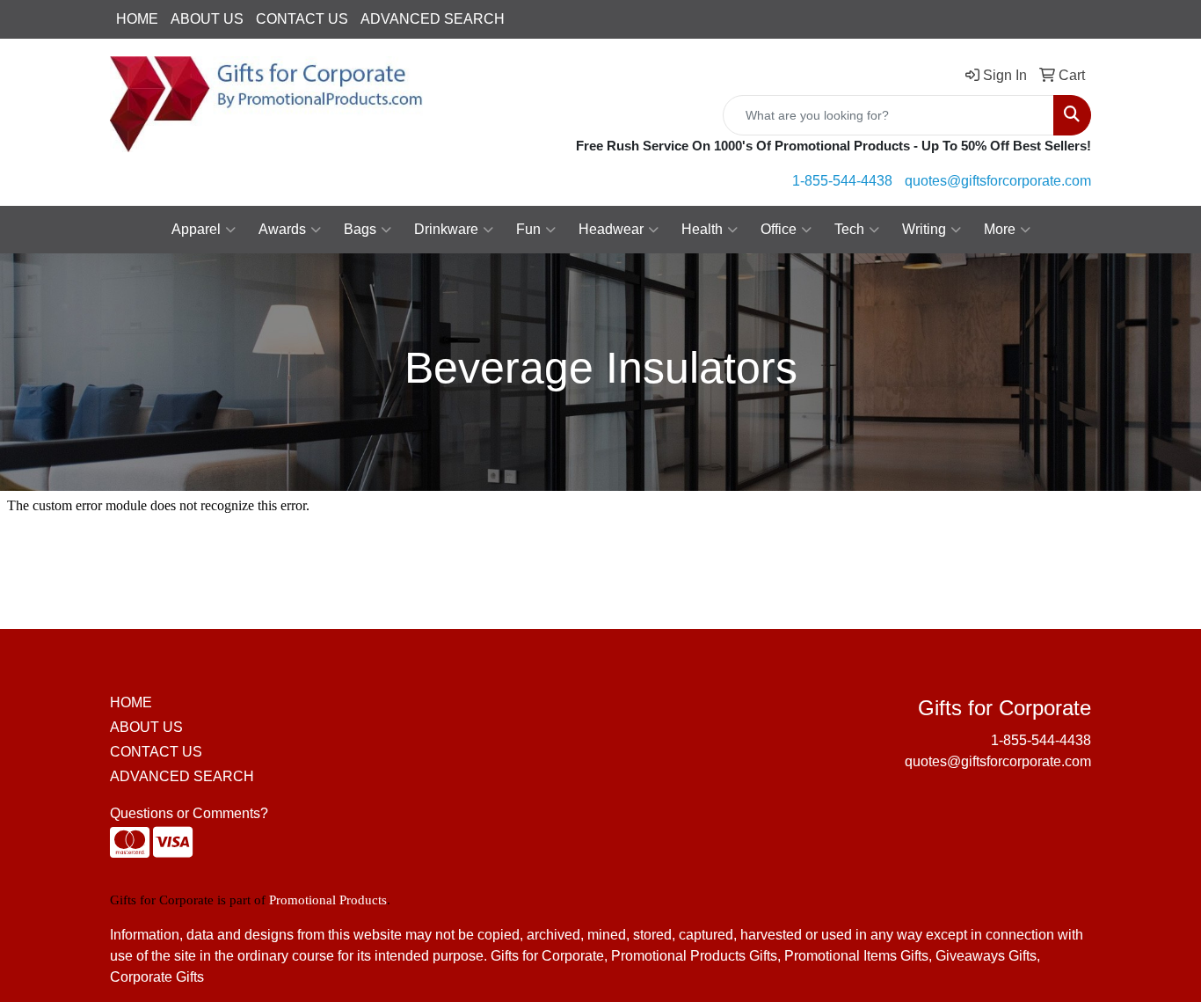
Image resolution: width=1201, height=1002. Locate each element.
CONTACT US (302, 18)
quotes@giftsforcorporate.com (998, 180)
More (999, 229)
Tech (849, 229)
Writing (924, 229)
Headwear (611, 229)
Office (779, 229)
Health (702, 229)
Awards (282, 229)
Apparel (196, 229)
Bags (360, 229)
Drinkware (446, 229)
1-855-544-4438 (842, 180)
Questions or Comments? (189, 813)
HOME (137, 18)
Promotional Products (328, 900)
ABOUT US (207, 18)
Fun (528, 229)
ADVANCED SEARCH (432, 18)
